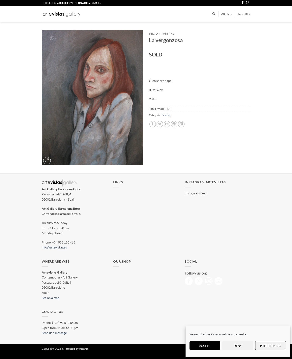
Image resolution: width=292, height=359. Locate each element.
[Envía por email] (167, 124)
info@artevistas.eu (88, 2)
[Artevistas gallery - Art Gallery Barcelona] (61, 14)
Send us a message (54, 333)
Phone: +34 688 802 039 (57, 2)
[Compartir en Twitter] (160, 124)
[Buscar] (213, 14)
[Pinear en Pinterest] (174, 124)
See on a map (50, 298)
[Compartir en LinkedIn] (181, 124)
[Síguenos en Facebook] (242, 3)
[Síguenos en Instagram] (247, 3)
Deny (238, 345)
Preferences (270, 345)
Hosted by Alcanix (77, 348)
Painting (168, 33)
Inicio (153, 33)
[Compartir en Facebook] (152, 124)
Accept (205, 345)
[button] (244, 13)
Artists (226, 14)
